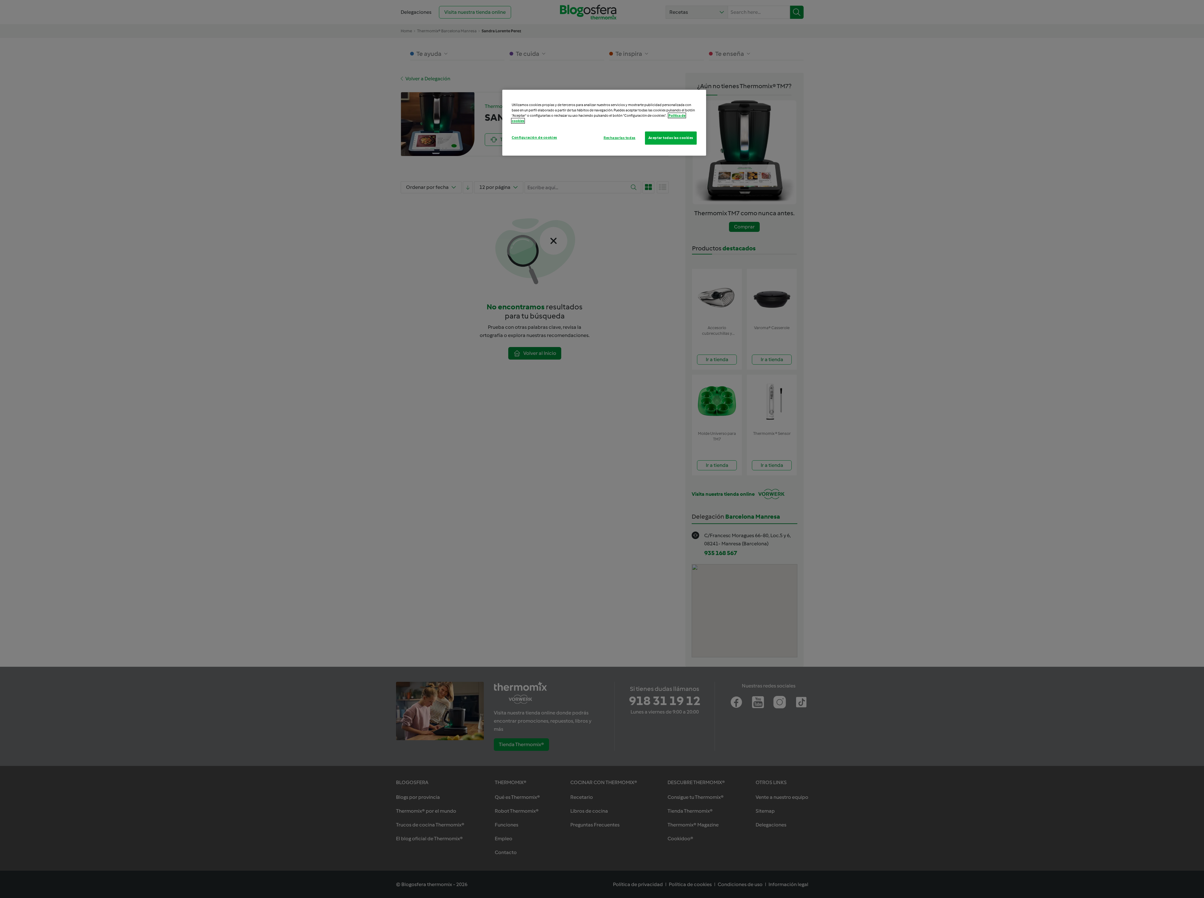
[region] (604, 123)
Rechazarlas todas (620, 138)
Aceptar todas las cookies (670, 138)
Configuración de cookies (534, 137)
